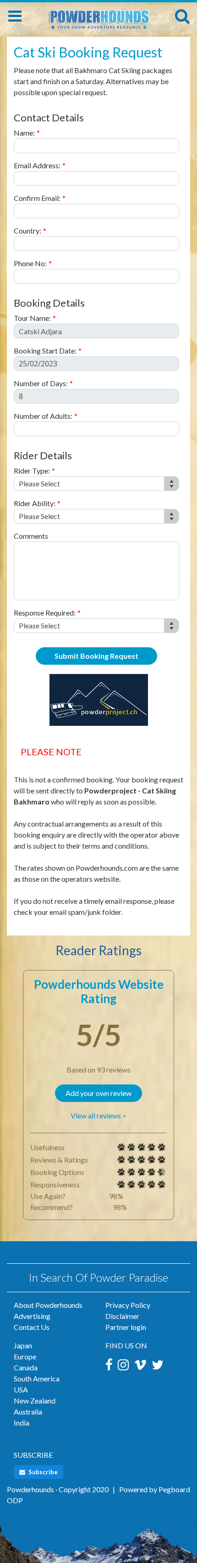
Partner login (125, 1327)
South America (37, 1378)
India (21, 1422)
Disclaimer (122, 1316)
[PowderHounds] (98, 15)
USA (21, 1389)
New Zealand (34, 1400)
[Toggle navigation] (15, 16)
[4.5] (121, 1172)
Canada (26, 1367)
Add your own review (98, 1093)
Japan (23, 1345)
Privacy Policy (127, 1305)
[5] (121, 1147)
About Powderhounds (48, 1305)
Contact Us (31, 1327)
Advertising (32, 1316)
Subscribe (42, 1472)
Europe (25, 1356)
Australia (28, 1411)
